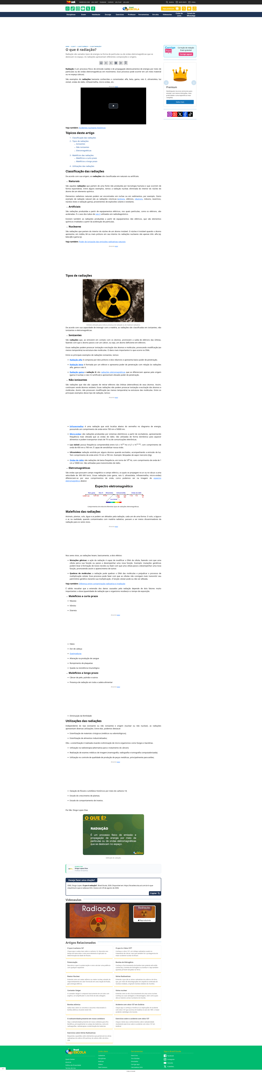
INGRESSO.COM (84, 2)
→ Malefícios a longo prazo (85, 161)
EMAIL (194, 2)
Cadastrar (101, 1055)
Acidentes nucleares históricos (92, 127)
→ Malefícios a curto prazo (85, 158)
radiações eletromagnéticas (113, 372)
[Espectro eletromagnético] (113, 504)
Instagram (170, 1059)
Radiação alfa (76, 360)
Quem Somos (70, 1059)
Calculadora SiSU (137, 1067)
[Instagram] (78, 9)
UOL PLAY (118, 2)
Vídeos (100, 1064)
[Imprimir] (101, 63)
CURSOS (110, 2)
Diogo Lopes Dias (81, 868)
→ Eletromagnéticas (82, 150)
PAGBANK (103, 2)
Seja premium (168, 8)
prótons (121, 199)
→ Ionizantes (79, 144)
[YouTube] (174, 114)
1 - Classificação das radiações (83, 138)
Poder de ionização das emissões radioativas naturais (102, 241)
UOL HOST (94, 2)
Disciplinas (102, 1058)
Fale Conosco (102, 1067)
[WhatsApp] (68, 9)
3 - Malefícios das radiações (82, 155)
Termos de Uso (71, 1068)
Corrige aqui (135, 1064)
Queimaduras (75, 653)
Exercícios (134, 1055)
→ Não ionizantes (81, 147)
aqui (116, 86)
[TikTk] (190, 114)
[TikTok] (73, 9)
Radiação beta (76, 364)
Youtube (170, 1063)
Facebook (170, 1056)
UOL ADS (126, 2)
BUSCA (171, 2)
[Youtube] (83, 9)
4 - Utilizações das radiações (82, 166)
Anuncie (68, 1062)
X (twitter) (170, 1066)
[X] (88, 9)
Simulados (134, 1061)
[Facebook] (185, 114)
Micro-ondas (75, 434)
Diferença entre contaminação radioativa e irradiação (102, 583)
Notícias (101, 1061)
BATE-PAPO (182, 2)
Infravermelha (76, 426)
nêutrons (139, 199)
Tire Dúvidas (135, 1058)
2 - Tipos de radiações (79, 141)
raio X (98, 214)
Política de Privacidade (73, 1065)
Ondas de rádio (77, 460)
